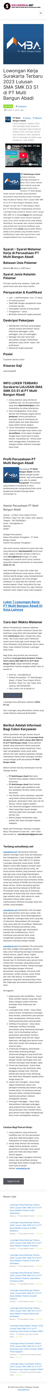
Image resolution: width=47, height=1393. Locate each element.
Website (38, 118)
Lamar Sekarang (13, 695)
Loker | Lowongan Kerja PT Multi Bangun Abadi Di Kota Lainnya (22, 605)
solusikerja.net (10, 852)
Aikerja (28, 118)
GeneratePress (23, 1390)
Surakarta (22, 106)
